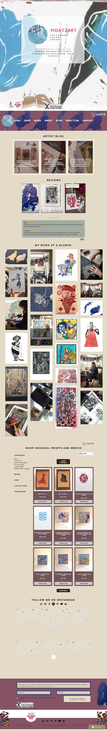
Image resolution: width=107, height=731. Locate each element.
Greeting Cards (22, 470)
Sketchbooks (21, 464)
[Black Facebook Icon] (49, 605)
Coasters (19, 468)
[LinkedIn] (65, 605)
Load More (63, 592)
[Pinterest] (57, 605)
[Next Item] (83, 198)
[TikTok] (41, 605)
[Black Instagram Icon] (45, 605)
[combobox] (85, 455)
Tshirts (18, 462)
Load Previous (63, 463)
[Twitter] (53, 605)
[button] (99, 114)
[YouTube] (61, 605)
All (15, 460)
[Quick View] (42, 481)
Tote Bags (19, 466)
